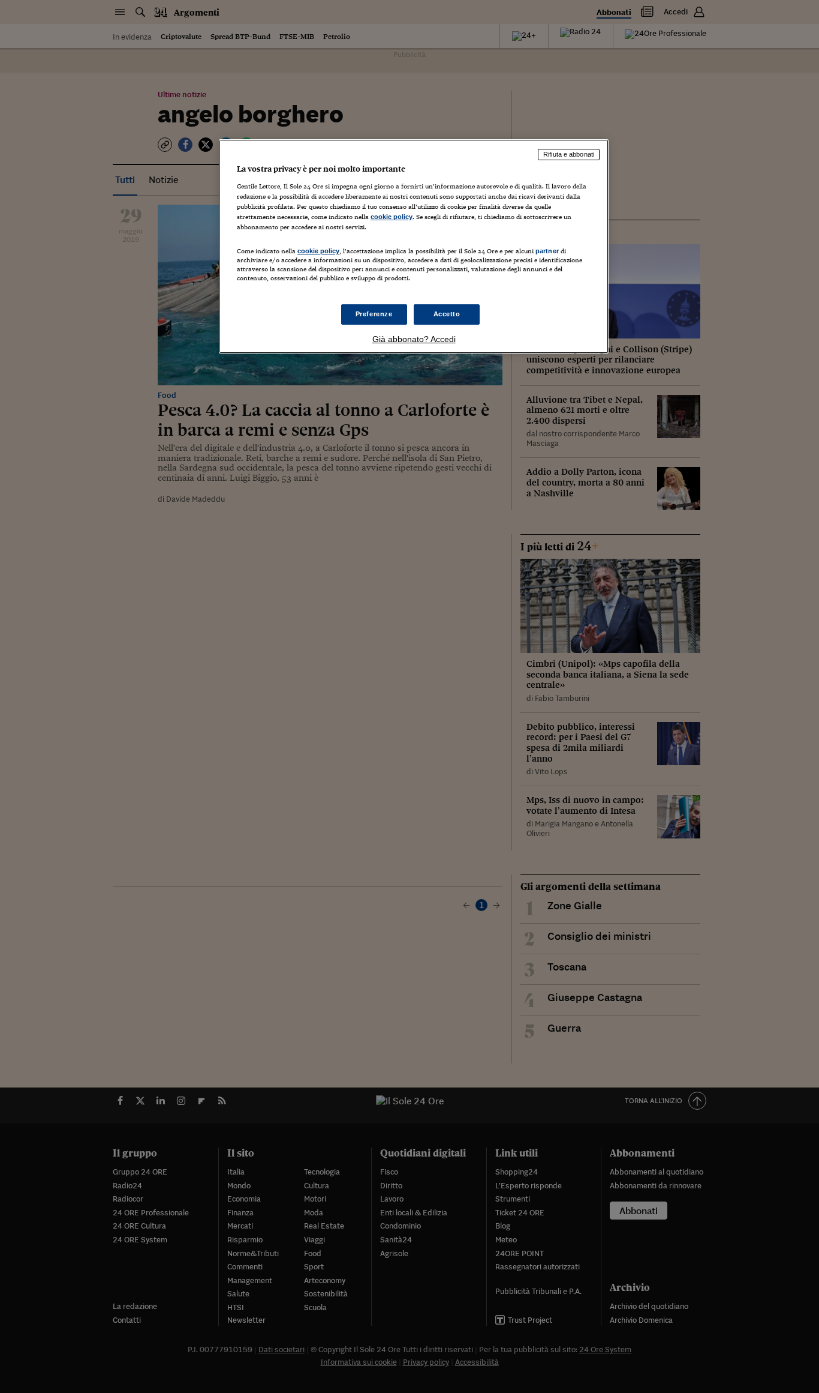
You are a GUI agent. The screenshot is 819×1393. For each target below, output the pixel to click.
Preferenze (374, 313)
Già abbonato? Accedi (414, 339)
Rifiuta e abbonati (568, 154)
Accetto (446, 313)
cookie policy (391, 216)
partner (547, 250)
